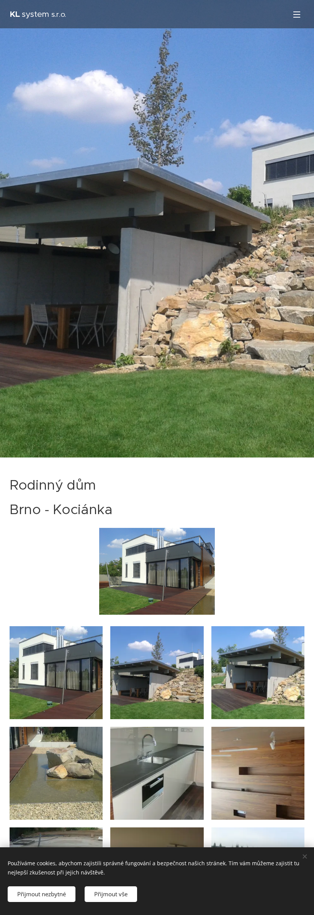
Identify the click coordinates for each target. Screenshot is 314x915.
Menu (296, 14)
